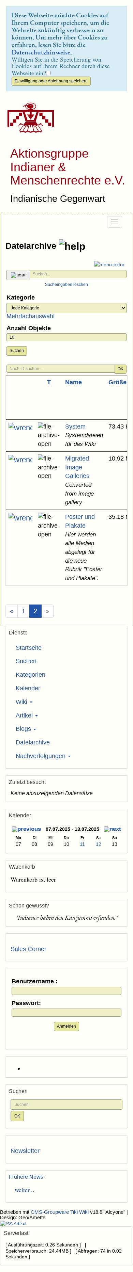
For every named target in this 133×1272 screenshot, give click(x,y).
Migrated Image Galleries (77, 467)
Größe (117, 382)
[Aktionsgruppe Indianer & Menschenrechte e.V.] (28, 118)
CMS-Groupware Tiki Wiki (60, 1212)
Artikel (25, 715)
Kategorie (20, 297)
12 (98, 844)
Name (73, 382)
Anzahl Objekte (28, 328)
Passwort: (26, 1003)
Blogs (24, 728)
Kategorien (30, 674)
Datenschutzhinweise (41, 52)
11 (82, 844)
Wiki (22, 701)
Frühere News (26, 1177)
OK (120, 369)
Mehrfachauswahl (30, 316)
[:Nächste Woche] (112, 830)
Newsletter (25, 1150)
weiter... (22, 1190)
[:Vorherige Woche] (26, 830)
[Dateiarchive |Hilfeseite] (72, 246)
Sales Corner (28, 949)
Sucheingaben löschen (66, 284)
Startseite (29, 647)
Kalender (28, 688)
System (75, 426)
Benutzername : (35, 981)
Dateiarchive (32, 245)
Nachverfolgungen (41, 756)
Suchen (17, 350)
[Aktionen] (20, 427)
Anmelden (66, 1026)
